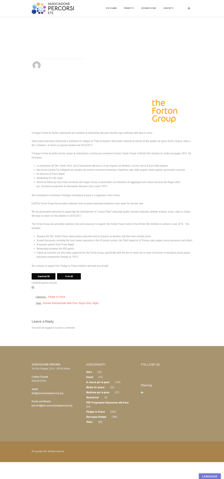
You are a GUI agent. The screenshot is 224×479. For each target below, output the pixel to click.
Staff (47, 65)
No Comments (76, 65)
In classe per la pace (97, 382)
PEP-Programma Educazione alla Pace (107, 402)
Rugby (95, 303)
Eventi (89, 377)
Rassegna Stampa (96, 416)
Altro (89, 372)
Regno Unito (85, 303)
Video (89, 422)
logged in (49, 327)
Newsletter (92, 397)
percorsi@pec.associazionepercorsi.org (52, 405)
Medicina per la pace (97, 392)
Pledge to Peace (56, 296)
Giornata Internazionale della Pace (60, 303)
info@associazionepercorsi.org (47, 393)
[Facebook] (36, 290)
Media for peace (95, 387)
